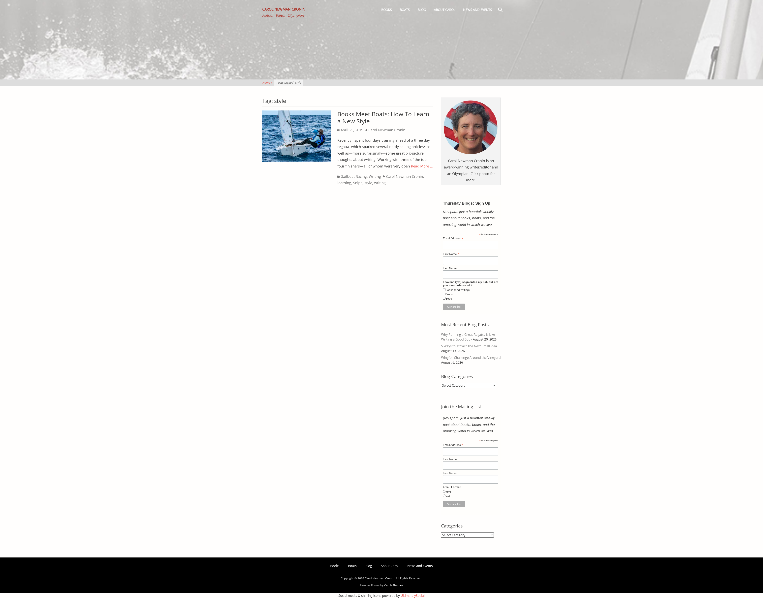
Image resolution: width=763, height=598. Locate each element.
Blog (422, 10)
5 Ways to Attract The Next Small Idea (469, 346)
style (368, 182)
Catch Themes (393, 585)
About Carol (444, 10)
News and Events (477, 10)
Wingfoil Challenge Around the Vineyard (471, 357)
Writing (375, 176)
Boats (405, 10)
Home (267, 82)
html (448, 491)
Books (386, 10)
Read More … (422, 166)
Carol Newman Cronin (283, 9)
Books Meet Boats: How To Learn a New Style (383, 117)
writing (380, 182)
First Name (451, 254)
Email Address (453, 238)
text (447, 496)
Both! (448, 298)
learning (344, 182)
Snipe (357, 182)
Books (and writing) (457, 289)
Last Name (450, 268)
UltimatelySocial (413, 595)
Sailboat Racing (354, 176)
